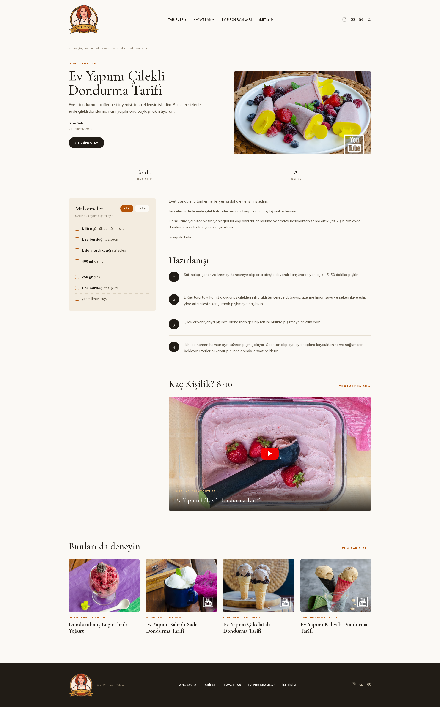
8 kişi (127, 208)
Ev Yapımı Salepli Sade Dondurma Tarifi (171, 627)
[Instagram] (344, 19)
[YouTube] (353, 19)
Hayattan (233, 685)
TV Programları (236, 19)
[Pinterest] (361, 19)
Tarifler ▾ (177, 19)
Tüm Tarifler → (356, 548)
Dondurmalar (93, 48)
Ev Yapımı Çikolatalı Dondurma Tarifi (246, 627)
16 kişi (142, 208)
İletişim (266, 19)
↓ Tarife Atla (86, 142)
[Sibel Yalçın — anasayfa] (84, 19)
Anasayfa (75, 48)
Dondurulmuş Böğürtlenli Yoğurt (98, 627)
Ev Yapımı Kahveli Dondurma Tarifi (333, 627)
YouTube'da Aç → (355, 386)
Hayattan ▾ (203, 19)
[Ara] (369, 19)
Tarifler (210, 685)
